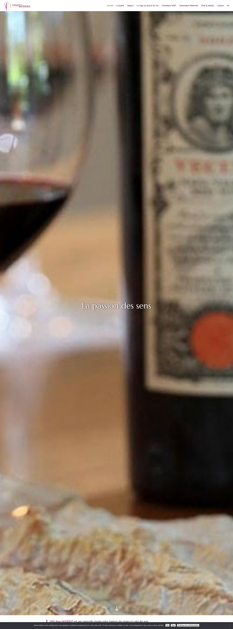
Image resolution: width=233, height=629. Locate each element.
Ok (167, 625)
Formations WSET (169, 6)
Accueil (110, 6)
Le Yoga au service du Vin (147, 6)
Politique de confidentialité (188, 625)
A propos (120, 6)
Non (173, 625)
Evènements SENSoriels (188, 6)
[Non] (230, 625)
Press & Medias (207, 6)
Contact (220, 6)
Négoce (130, 6)
